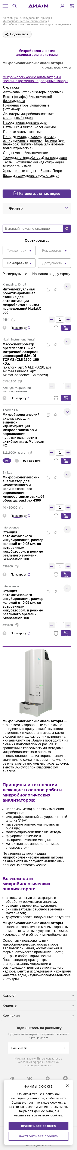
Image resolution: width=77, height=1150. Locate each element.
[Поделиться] (55, 289)
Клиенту (10, 1005)
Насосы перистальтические (25, 122)
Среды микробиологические (25, 153)
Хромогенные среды (19, 171)
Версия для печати (38, 1145)
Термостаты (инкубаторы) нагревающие (35, 157)
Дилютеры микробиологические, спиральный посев (29, 116)
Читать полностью (56, 68)
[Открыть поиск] (14, 6)
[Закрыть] (67, 1085)
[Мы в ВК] (29, 1078)
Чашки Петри (51, 171)
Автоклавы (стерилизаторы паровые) (33, 92)
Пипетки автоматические (23, 132)
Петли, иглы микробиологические (29, 127)
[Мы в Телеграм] (11, 1078)
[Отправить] (63, 1048)
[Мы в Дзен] (47, 1078)
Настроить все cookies (38, 1136)
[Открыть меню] (5, 6)
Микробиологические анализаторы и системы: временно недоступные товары (35, 79)
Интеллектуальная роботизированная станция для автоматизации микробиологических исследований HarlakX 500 (22, 300)
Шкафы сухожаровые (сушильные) (31, 175)
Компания (11, 1015)
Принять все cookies (38, 1126)
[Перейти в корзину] (71, 6)
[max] (65, 1078)
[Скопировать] (48, 289)
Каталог (9, 995)
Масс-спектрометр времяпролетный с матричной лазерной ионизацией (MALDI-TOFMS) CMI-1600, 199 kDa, (21, 353)
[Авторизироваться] (62, 6)
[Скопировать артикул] (13, 319)
